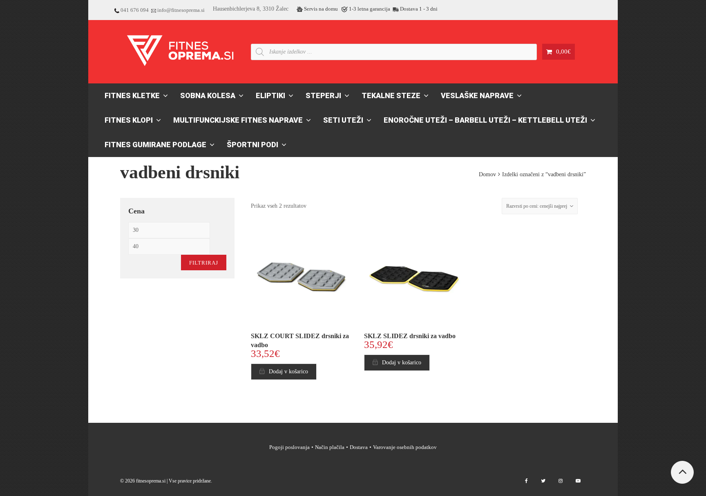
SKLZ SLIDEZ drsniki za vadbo (410, 335)
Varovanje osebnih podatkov (405, 447)
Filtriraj (203, 263)
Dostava (359, 447)
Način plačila (329, 447)
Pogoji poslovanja (289, 447)
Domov (487, 174)
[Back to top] (682, 472)
